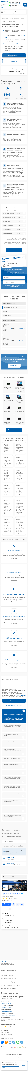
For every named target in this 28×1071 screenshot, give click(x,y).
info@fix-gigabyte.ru (6, 1011)
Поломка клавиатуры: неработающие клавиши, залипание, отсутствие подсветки (6, 340)
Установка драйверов (7, 233)
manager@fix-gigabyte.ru (8, 1015)
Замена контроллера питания (9, 217)
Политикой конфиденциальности (17, 846)
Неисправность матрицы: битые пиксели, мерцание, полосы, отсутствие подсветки (6, 329)
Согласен (23, 1065)
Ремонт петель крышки (8, 225)
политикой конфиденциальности (16, 286)
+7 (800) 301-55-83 (15, 2)
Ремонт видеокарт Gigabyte (8, 982)
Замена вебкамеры (7, 229)
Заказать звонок (14, 365)
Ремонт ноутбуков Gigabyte (8, 978)
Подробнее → (22, 328)
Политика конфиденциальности (14, 1054)
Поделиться (2, 1042)
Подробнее (14, 558)
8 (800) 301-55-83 (6, 1007)
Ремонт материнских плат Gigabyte (10, 985)
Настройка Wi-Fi (6, 221)
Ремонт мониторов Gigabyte (8, 988)
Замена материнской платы (8, 213)
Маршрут (7, 904)
